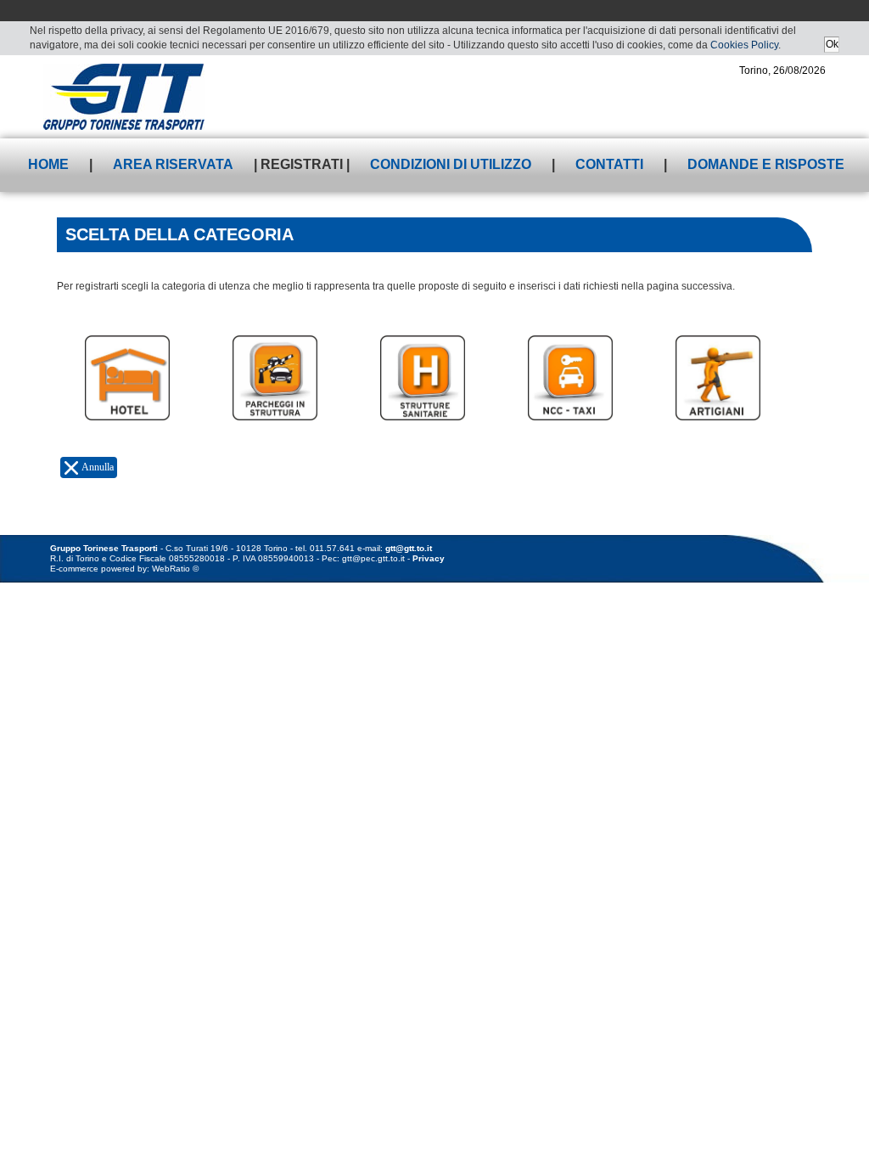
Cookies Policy (744, 45)
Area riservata (173, 164)
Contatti (609, 164)
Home (48, 164)
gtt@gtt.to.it (408, 548)
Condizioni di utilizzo (450, 164)
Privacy (428, 558)
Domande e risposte (765, 164)
